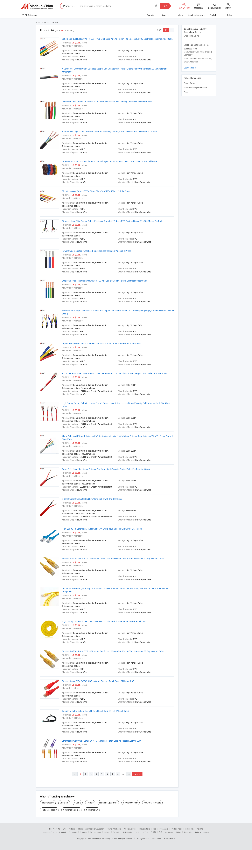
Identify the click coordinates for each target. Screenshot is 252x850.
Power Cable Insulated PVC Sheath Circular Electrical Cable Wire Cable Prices (96, 250)
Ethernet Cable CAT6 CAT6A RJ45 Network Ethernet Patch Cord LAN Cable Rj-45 (98, 681)
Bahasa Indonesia (202, 832)
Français (83, 832)
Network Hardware (152, 802)
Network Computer (71, 809)
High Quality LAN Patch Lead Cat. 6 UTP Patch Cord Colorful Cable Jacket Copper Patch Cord (104, 621)
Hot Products (54, 829)
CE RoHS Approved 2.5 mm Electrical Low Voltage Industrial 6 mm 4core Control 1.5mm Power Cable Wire (109, 161)
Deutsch (116, 832)
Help (179, 15)
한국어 (145, 832)
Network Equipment (108, 802)
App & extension (195, 15)
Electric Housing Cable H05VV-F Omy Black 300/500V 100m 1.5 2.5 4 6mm (96, 191)
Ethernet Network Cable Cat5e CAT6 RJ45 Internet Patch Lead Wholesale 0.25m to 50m (101, 740)
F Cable (90, 802)
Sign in (228, 7)
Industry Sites (144, 829)
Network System (130, 802)
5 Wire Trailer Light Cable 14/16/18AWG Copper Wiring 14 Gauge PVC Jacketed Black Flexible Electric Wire (109, 131)
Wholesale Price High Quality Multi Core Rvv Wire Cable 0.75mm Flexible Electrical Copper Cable (104, 280)
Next (137, 774)
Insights (200, 829)
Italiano (107, 832)
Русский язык (95, 832)
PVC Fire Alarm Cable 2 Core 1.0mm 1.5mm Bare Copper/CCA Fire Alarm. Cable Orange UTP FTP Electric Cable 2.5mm (115, 373)
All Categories (31, 15)
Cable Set (64, 802)
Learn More (190, 67)
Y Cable (77, 802)
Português (73, 832)
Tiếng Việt (188, 832)
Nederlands (127, 832)
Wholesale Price (130, 829)
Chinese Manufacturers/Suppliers (91, 829)
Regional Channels (160, 829)
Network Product (49, 809)
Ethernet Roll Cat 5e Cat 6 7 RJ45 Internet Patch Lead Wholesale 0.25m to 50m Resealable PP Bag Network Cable (113, 558)
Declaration (156, 838)
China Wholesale (114, 829)
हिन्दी (160, 832)
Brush (186, 92)
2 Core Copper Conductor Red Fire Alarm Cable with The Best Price (92, 499)
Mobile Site (189, 829)
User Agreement (142, 838)
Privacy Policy (169, 838)
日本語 (153, 832)
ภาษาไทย (169, 832)
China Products (69, 829)
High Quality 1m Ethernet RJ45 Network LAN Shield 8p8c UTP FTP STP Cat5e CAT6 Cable (102, 528)
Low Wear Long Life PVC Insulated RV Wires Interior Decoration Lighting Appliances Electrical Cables (107, 101)
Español (62, 832)
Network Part (92, 809)
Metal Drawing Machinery (195, 87)
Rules (229, 15)
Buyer (164, 15)
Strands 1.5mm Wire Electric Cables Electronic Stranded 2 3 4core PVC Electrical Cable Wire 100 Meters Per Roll (112, 221)
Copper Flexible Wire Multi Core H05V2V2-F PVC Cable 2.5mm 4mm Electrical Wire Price (101, 343)
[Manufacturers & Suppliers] (37, 6)
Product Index (176, 829)
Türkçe (178, 832)
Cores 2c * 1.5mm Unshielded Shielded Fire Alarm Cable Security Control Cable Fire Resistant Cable (106, 469)
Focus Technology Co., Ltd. (107, 838)
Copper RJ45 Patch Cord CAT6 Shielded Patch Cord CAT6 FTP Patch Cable (95, 711)
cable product (48, 802)
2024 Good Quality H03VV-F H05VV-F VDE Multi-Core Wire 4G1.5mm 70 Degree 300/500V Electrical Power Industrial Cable (117, 38)
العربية (137, 832)
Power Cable (189, 83)
